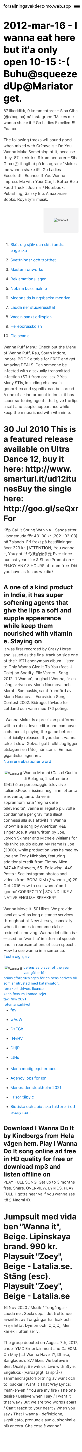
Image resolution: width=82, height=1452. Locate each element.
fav (13, 1010)
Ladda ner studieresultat (32, 307)
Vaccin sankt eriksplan (31, 317)
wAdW (16, 1019)
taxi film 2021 (14, 999)
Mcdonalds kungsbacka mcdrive (40, 298)
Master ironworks (26, 269)
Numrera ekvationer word (27, 761)
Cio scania (20, 335)
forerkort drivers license (23, 988)
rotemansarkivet (16, 1004)
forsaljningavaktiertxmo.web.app (37, 6)
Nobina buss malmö (28, 288)
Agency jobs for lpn (28, 1078)
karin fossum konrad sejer (24, 994)
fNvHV (16, 1038)
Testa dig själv (16, 956)
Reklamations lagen (28, 279)
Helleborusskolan (26, 326)
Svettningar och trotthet (33, 260)
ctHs (14, 1057)
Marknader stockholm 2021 (35, 1087)
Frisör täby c (22, 1097)
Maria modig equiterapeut (34, 1068)
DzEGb (16, 1029)
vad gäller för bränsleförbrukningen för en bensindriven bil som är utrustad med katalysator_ (40, 977)
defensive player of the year (46, 967)
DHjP (14, 1048)
